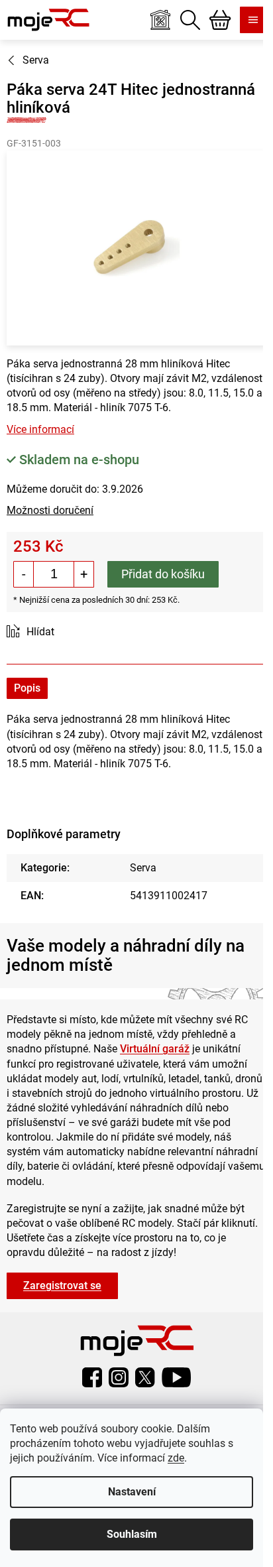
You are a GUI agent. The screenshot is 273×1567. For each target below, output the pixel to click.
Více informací (40, 429)
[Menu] (253, 20)
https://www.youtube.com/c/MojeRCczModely (176, 1377)
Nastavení (132, 1491)
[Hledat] (190, 20)
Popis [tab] (27, 688)
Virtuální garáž (155, 1048)
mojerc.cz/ (119, 1377)
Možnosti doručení (50, 510)
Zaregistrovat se (62, 1285)
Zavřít (81, 632)
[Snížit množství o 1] (24, 574)
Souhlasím (132, 1534)
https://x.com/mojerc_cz (145, 1377)
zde (176, 1458)
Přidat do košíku (163, 574)
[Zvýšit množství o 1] (83, 574)
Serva (143, 867)
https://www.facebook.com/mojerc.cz (92, 1377)
